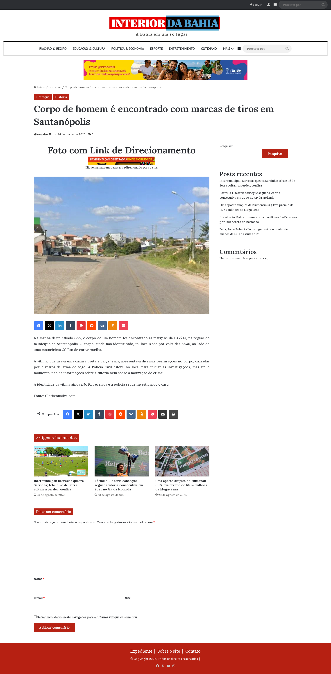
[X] (49, 325)
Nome (39, 579)
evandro (42, 134)
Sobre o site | (171, 651)
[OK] (112, 325)
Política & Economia (127, 49)
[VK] (102, 325)
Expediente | (143, 651)
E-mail (39, 598)
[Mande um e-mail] (50, 134)
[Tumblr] (70, 325)
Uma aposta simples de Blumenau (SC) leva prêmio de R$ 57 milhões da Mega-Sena (181, 485)
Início (40, 87)
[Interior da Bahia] (165, 25)
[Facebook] (38, 325)
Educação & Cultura (89, 49)
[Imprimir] (173, 414)
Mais (226, 49)
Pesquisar (226, 146)
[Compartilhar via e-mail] (162, 414)
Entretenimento (182, 49)
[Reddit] (91, 325)
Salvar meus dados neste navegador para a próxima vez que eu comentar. (87, 617)
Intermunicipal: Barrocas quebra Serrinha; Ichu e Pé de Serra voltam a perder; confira (59, 485)
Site (128, 598)
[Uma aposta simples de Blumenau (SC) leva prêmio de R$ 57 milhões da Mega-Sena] (182, 461)
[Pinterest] (81, 325)
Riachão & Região (53, 49)
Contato (193, 651)
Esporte (156, 49)
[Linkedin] (59, 325)
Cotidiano (209, 49)
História (61, 97)
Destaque (54, 87)
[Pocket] (123, 325)
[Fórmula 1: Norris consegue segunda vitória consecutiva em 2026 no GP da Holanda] (122, 461)
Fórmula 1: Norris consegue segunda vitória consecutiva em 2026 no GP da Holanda (119, 485)
